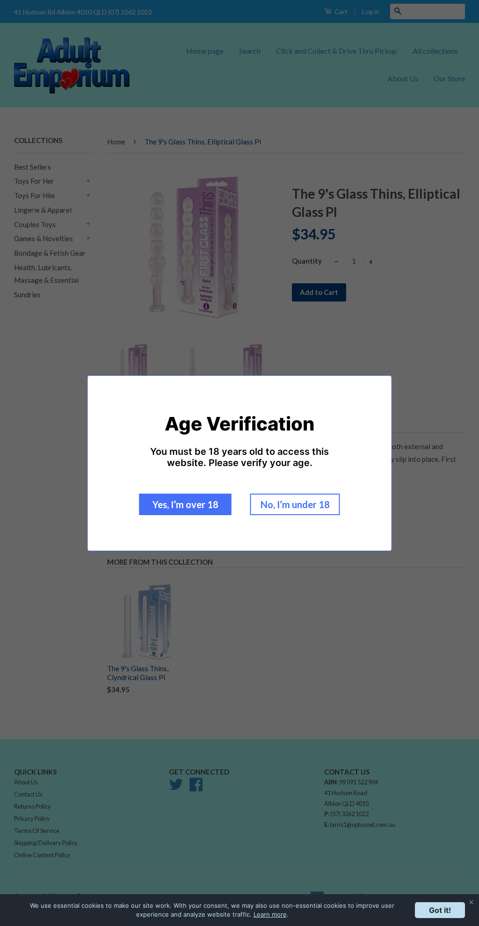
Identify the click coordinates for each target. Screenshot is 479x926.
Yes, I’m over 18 (185, 504)
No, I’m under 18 (295, 504)
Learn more (270, 914)
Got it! (440, 910)
